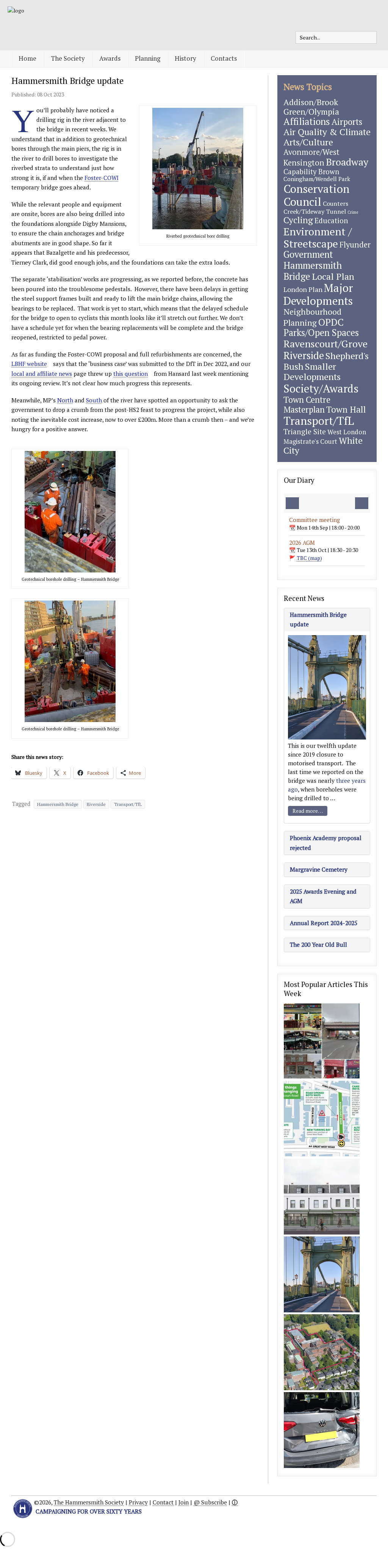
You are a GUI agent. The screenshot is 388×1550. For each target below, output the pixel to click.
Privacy (138, 1502)
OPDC (331, 322)
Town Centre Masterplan (306, 404)
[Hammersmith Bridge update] (322, 1274)
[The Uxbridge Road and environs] (322, 1041)
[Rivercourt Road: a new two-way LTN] (322, 1119)
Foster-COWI (101, 177)
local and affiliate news (41, 373)
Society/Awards (320, 388)
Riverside (96, 804)
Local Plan (333, 276)
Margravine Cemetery (318, 869)
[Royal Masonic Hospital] (322, 1352)
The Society (68, 58)
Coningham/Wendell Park (316, 179)
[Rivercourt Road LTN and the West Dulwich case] (322, 1430)
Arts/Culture (308, 142)
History (185, 58)
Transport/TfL (128, 804)
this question (130, 373)
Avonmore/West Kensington (311, 157)
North (65, 400)
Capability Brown (311, 171)
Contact (163, 1502)
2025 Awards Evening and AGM (323, 896)
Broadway (347, 161)
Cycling (298, 220)
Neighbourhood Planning (312, 317)
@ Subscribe (210, 1502)
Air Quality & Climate (327, 132)
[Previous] (292, 503)
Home (27, 58)
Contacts (224, 58)
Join (183, 1502)
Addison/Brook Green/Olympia (311, 106)
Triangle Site (304, 431)
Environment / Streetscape (317, 237)
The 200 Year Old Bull (318, 944)
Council (302, 201)
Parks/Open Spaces (321, 332)
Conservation (316, 188)
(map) (309, 558)
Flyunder (355, 245)
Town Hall (346, 409)
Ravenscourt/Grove (325, 343)
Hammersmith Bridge (57, 804)
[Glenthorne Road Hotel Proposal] (322, 1196)
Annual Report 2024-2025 (323, 923)
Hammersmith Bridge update (67, 81)
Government (308, 254)
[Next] (361, 503)
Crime (352, 212)
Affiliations (306, 121)
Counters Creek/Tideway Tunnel (315, 207)
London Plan (302, 289)
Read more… (308, 810)
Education (331, 220)
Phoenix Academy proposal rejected (325, 842)
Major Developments (318, 294)
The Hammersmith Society (89, 1502)
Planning (147, 58)
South (94, 400)
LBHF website (29, 363)
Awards (109, 58)
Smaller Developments (312, 371)
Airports (347, 121)
